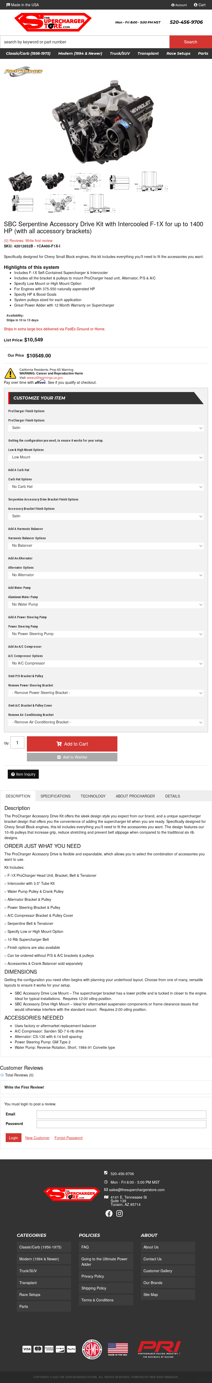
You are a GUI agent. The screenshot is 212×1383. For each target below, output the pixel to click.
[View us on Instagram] (119, 1214)
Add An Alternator (20, 558)
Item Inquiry (25, 774)
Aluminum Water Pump (23, 597)
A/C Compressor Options (25, 656)
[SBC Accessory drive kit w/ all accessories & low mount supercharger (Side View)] (118, 181)
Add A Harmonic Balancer (25, 529)
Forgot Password (68, 1137)
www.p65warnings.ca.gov (45, 377)
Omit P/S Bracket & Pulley (25, 676)
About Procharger (135, 796)
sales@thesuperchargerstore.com (137, 1189)
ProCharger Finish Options (26, 411)
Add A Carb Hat (18, 470)
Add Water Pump (19, 588)
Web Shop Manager (164, 1377)
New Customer (37, 1137)
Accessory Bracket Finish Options (31, 509)
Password (14, 1123)
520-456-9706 (122, 1173)
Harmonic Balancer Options (27, 538)
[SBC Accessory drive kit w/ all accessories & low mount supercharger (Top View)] (151, 181)
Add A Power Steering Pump (27, 617)
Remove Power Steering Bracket (30, 685)
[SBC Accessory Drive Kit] (106, 122)
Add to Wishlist (75, 757)
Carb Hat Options (20, 479)
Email (10, 1113)
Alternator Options (21, 567)
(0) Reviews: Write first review (28, 240)
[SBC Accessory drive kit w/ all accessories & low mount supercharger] (52, 181)
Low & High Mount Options (26, 450)
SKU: (8, 245)
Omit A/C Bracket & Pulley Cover (30, 705)
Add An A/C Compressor (25, 646)
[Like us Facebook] (109, 1214)
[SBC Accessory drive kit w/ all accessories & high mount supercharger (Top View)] (99, 203)
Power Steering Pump (23, 626)
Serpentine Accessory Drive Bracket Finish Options (43, 499)
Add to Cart (76, 743)
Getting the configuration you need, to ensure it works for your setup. (55, 440)
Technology (93, 796)
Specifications (55, 796)
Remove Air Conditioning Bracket (31, 715)
